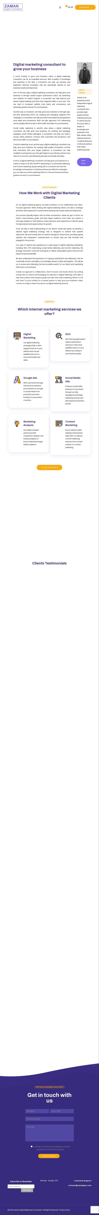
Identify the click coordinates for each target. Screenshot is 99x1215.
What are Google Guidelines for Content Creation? (80, 493)
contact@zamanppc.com (79, 1185)
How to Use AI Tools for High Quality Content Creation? (59, 493)
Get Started (84, 7)
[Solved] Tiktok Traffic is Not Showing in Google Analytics (18, 532)
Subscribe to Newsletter (21, 1181)
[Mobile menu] (52, 7)
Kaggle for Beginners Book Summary (18, 490)
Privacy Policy (64, 1210)
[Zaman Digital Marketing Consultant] (12, 7)
